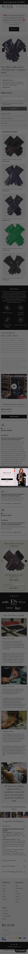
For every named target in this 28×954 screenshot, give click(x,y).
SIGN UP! (7, 479)
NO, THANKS (7, 481)
